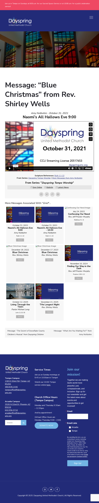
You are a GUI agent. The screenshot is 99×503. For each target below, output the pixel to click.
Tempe (74, 430)
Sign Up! (77, 463)
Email (69, 411)
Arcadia (75, 427)
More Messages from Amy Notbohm (67, 178)
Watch (20, 240)
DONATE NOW (46, 425)
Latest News (63, 187)
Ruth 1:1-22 (59, 175)
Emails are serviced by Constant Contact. (77, 455)
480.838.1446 (11, 387)
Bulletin (49, 187)
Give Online (37, 187)
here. (49, 385)
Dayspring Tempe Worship (39, 178)
